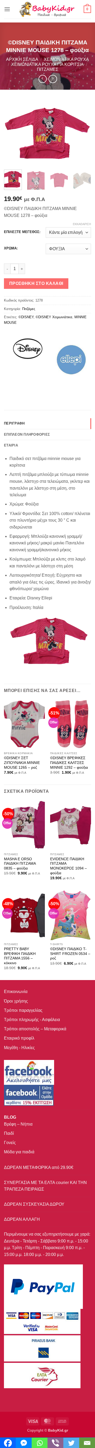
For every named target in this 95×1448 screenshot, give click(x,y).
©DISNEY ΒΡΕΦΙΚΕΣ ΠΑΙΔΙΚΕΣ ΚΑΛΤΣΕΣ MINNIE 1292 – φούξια (69, 762)
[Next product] (43, 79)
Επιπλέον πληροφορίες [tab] (27, 434)
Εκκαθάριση (82, 224)
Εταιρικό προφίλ (19, 1038)
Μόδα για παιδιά (19, 1152)
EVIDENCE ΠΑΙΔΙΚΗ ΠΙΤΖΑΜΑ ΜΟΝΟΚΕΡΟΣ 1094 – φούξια (68, 866)
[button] (7, 9)
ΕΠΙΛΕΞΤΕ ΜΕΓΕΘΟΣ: (22, 232)
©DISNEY (26, 317)
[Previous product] (53, 79)
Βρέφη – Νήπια (18, 1124)
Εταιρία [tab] (11, 445)
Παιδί (9, 1133)
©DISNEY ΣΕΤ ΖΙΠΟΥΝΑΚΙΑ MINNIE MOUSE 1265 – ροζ (22, 762)
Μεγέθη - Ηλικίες (19, 1047)
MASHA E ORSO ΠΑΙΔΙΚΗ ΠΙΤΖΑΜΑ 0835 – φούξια (20, 863)
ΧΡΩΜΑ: (11, 248)
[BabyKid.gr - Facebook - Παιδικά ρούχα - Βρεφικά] (29, 1095)
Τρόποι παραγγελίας (23, 1010)
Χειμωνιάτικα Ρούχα (66, 59)
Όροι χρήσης (16, 1001)
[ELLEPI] (71, 359)
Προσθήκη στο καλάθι (36, 283)
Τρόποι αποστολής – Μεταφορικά (35, 1029)
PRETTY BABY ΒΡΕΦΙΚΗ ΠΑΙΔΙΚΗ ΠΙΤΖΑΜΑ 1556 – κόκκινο (20, 956)
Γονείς (10, 1142)
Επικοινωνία (15, 991)
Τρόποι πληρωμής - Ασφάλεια (32, 1019)
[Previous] (12, 133)
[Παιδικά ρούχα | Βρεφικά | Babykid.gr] (47, 9)
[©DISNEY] (27, 359)
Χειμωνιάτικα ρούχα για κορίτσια (47, 64)
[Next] (82, 133)
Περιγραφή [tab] (14, 423)
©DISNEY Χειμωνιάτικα (54, 317)
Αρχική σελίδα (22, 59)
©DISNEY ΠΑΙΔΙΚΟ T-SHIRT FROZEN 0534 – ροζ (70, 953)
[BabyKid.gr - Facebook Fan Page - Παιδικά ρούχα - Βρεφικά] (29, 1072)
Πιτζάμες (47, 69)
